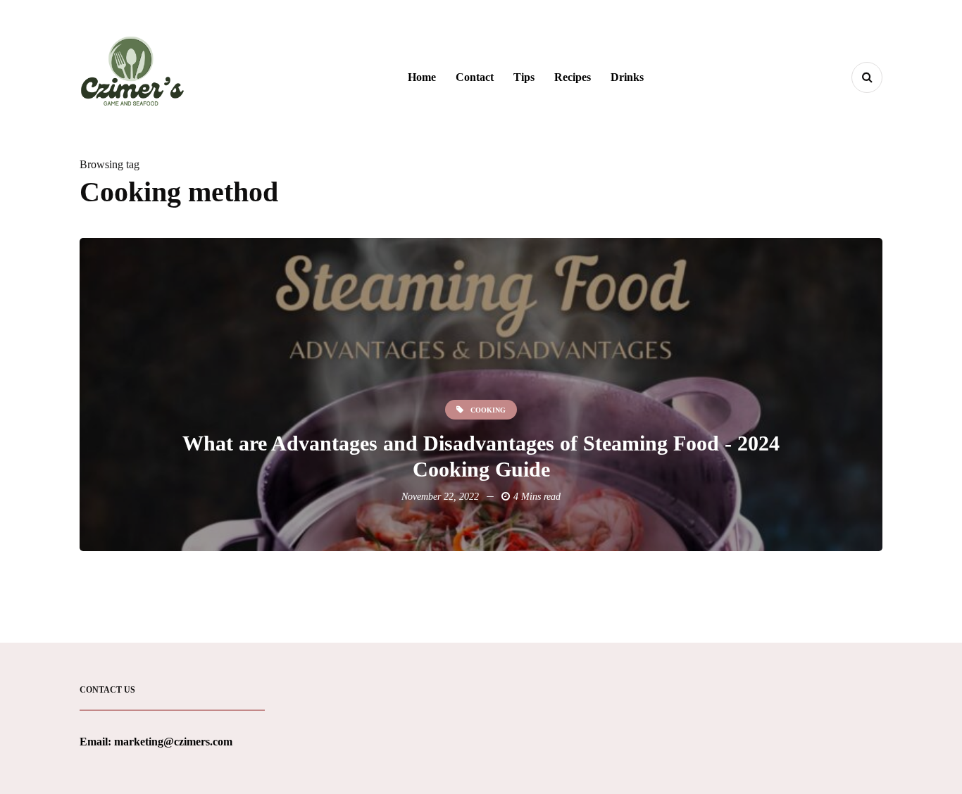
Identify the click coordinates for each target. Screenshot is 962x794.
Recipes (572, 77)
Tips (524, 77)
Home (422, 77)
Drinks (627, 77)
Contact (475, 77)
